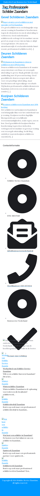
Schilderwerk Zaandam (12, 466)
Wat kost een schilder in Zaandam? (18, 435)
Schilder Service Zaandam (13, 8)
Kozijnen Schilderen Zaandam (15, 97)
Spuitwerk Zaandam (11, 450)
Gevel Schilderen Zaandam (20, 17)
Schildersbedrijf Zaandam (14, 404)
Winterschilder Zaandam (13, 386)
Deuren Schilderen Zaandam (14, 55)
